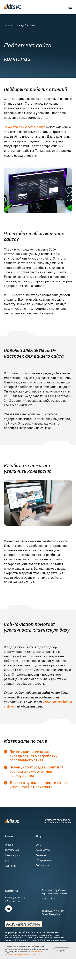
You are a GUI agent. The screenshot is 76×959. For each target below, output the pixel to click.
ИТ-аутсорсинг (44, 860)
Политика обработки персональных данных (54, 892)
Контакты (10, 865)
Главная (9, 844)
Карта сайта (48, 898)
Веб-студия (42, 865)
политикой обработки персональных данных (23, 953)
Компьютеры (43, 849)
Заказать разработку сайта (24, 127)
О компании (12, 849)
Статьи (31, 25)
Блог (8, 860)
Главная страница (14, 25)
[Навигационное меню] (70, 7)
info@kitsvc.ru (12, 901)
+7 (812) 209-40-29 (15, 897)
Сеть (38, 844)
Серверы (41, 855)
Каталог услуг (13, 855)
